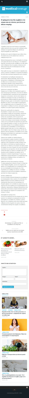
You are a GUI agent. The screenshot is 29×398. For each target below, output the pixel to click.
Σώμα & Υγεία (5, 17)
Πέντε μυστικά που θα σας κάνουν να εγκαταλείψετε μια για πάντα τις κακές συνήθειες (6, 252)
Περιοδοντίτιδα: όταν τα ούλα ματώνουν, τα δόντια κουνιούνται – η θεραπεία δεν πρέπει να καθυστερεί (14, 313)
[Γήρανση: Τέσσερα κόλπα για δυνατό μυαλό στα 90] (14, 345)
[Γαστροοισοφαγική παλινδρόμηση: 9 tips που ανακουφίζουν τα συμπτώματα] (14, 325)
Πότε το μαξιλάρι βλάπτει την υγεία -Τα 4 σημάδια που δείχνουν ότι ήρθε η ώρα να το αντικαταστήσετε (13, 376)
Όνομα (4, 276)
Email (16, 276)
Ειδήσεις (4, 310)
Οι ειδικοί (10, 310)
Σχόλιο (4, 267)
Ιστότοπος (4, 281)
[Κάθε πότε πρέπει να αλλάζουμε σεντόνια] (21, 244)
